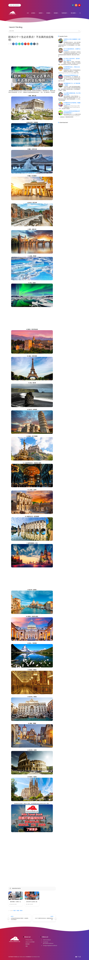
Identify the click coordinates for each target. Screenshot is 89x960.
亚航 (27, 946)
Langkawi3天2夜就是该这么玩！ (71, 75)
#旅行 (14, 910)
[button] (13, 44)
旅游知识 (40, 13)
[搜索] (80, 13)
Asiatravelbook (47, 940)
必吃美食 (33, 13)
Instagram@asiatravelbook (50, 945)
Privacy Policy (29, 940)
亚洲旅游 (48, 13)
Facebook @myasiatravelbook (48, 942)
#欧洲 (21, 910)
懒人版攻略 (73, 13)
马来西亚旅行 (64, 13)
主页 (28, 13)
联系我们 (28, 944)
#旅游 (18, 910)
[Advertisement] (32, 55)
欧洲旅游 (56, 13)
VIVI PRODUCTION (36, 956)
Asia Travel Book (21, 956)
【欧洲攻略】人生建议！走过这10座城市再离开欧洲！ (21, 901)
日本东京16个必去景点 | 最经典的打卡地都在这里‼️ (36, 901)
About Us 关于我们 (30, 942)
